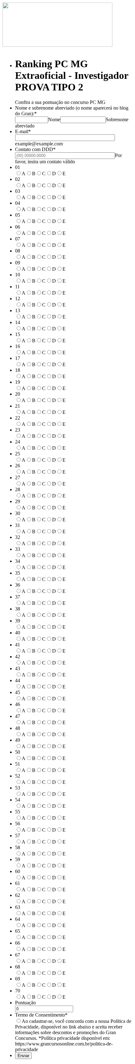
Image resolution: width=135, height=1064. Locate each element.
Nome (54, 119)
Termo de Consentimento (41, 1015)
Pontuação (25, 1002)
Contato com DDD (35, 149)
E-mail (23, 131)
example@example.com (39, 143)
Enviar (23, 1055)
